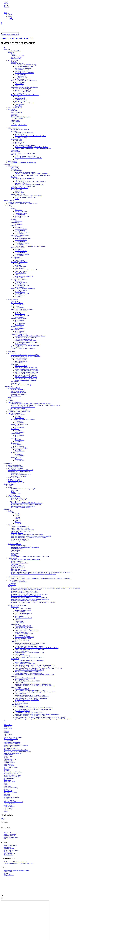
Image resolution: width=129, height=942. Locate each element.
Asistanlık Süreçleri (16, 143)
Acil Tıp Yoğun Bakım (21, 211)
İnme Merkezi (15, 329)
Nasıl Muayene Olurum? (14, 479)
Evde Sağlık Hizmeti (17, 347)
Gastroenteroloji (8, 754)
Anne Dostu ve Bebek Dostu (19, 358)
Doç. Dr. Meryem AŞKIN (18, 392)
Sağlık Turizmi (8, 386)
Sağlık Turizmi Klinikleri (15, 413)
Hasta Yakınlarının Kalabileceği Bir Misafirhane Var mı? (26, 503)
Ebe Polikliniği (15, 381)
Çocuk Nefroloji (19, 622)
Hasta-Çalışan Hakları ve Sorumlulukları (19, 471)
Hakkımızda (11, 397)
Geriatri (6, 758)
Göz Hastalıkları (15, 438)
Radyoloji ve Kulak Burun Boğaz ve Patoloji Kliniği (29, 657)
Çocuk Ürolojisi (19, 260)
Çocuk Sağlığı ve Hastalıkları (19, 262)
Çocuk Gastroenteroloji (21, 615)
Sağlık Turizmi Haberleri (14, 402)
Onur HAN (18, 96)
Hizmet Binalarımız (9, 200)
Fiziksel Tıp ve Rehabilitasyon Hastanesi (19, 202)
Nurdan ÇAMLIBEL (21, 99)
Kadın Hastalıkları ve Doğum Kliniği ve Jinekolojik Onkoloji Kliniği (34, 707)
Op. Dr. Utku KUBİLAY (18, 391)
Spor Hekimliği (8, 799)
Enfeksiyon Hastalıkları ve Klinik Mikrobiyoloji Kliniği (30, 643)
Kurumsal (7, 49)
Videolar (10, 525)
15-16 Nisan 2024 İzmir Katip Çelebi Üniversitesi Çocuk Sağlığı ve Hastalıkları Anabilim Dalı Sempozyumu (41, 578)
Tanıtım (13, 54)
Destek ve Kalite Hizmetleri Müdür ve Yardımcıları (25, 95)
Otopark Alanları (16, 493)
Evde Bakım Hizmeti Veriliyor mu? (21, 507)
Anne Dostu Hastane (20, 359)
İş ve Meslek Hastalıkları (11, 773)
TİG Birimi (14, 114)
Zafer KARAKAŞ (20, 104)
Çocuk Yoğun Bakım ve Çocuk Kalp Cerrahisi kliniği (29, 649)
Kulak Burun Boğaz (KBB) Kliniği (24, 637)
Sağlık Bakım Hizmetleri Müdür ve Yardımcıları (24, 87)
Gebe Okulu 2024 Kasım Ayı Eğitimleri (26, 377)
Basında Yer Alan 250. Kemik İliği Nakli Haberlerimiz (26, 589)
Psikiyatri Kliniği (19, 654)
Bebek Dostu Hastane (21, 361)
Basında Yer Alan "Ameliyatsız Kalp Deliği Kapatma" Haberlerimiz (30, 599)
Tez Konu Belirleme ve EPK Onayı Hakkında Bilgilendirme (31, 147)
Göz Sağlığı (14, 555)
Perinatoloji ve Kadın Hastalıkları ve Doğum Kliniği (29, 652)
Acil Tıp (13, 208)
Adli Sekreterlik (15, 121)
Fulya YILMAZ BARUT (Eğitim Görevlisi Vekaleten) (30, 246)
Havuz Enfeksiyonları (17, 548)
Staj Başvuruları (15, 151)
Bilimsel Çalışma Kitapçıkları (16, 577)
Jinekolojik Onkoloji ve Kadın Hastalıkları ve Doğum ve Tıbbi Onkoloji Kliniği (37, 648)
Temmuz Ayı (18, 523)
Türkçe (6, 2)
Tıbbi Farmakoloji (9, 803)
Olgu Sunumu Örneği (21, 137)
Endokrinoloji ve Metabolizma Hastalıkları (23, 419)
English (6, 3)
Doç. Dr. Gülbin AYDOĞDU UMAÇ (25, 65)
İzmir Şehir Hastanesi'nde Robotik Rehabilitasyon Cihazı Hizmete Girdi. (31, 536)
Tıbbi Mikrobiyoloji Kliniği (22, 629)
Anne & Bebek (12, 353)
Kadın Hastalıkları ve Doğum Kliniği (25, 663)
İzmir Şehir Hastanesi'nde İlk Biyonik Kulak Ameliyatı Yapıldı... (29, 537)
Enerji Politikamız (16, 58)
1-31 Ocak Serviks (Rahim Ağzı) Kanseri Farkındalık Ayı (27, 534)
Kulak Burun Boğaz (16, 457)
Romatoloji (7, 795)
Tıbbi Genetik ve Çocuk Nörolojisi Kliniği (26, 630)
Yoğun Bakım (11, 351)
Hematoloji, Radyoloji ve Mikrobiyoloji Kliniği (28, 671)
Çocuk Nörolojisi (19, 268)
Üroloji (6, 811)
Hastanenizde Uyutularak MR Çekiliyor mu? (23, 506)
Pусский (6, 7)
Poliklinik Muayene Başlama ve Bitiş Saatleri (20, 470)
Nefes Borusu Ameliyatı (18, 567)
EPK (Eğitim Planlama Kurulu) (20, 129)
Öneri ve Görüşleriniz (14, 496)
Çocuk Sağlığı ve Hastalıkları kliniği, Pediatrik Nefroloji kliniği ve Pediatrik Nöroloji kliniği (40, 717)
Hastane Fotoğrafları (17, 561)
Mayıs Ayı (17, 520)
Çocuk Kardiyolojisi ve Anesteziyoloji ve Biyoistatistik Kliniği (32, 667)
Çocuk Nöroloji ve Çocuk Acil (23, 618)
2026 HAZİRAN (16, 687)
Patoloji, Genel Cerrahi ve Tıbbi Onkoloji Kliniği (28, 673)
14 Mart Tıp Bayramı (17, 533)
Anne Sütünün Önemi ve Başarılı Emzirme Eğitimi (25, 355)
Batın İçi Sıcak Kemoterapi (18, 570)
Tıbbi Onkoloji (19, 621)
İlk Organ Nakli (15, 569)
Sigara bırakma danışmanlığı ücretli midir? (26, 342)
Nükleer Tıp (7, 786)
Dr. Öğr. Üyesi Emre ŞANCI (23, 79)
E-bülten (13, 583)
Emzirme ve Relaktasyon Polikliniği (21, 385)
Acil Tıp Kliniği (19, 701)
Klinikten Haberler (20, 214)
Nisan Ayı (17, 518)
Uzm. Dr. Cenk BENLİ (21, 71)
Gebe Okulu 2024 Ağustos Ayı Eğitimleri (26, 372)
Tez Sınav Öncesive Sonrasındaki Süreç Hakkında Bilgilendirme (33, 148)
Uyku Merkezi (15, 306)
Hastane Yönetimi (13, 60)
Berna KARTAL (16, 396)
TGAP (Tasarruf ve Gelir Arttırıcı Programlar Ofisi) (22, 162)
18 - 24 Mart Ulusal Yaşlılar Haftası (21, 531)
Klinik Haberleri (19, 325)
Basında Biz (11, 586)
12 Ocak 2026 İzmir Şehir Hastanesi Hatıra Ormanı (25, 559)
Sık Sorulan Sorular (13, 501)
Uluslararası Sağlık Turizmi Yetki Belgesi (19, 410)
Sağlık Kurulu (15, 120)
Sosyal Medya (12, 495)
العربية (6, 5)
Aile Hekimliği (15, 222)
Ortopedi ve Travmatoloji (11, 787)
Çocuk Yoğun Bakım (20, 266)
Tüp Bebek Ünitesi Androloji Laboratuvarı (23, 348)
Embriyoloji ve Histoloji (11, 748)
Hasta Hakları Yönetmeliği (18, 476)
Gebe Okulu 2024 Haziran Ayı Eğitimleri (26, 369)
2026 (12, 512)
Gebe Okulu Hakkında (21, 366)
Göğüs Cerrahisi (15, 433)
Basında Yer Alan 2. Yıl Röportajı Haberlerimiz (24, 591)
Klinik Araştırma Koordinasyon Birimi (25, 156)
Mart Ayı (17, 517)
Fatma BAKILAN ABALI (22, 92)
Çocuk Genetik (19, 274)
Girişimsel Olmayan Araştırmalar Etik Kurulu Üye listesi (30, 136)
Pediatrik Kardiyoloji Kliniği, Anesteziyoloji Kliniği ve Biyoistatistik (34, 709)
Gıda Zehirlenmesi (16, 552)
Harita (13, 492)
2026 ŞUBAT (15, 624)
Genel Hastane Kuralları (14, 465)
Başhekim (14, 62)
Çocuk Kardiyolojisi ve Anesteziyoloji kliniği (27, 681)
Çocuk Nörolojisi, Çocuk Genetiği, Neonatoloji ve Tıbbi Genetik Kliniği (35, 665)
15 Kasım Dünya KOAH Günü (20, 540)
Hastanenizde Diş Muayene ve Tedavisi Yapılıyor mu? (26, 504)
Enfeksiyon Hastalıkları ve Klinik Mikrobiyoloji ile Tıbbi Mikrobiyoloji (34, 685)
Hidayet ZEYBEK (20, 82)
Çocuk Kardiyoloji (20, 611)
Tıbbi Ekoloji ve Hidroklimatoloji (13, 802)
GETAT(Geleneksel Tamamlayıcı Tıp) (21, 309)
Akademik (7, 164)
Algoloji (13, 225)
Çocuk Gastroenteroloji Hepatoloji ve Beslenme (28, 270)
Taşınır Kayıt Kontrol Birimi (19, 125)
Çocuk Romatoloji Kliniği (22, 689)
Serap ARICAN (19, 93)
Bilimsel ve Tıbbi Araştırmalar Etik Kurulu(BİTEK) (29, 184)
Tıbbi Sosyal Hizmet (17, 118)
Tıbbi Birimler (8, 205)
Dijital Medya (8, 509)
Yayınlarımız (14, 150)
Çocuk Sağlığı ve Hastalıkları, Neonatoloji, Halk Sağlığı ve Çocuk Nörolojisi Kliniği (38, 668)
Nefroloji (6, 783)
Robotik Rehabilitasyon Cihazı (19, 563)
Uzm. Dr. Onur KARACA (22, 69)
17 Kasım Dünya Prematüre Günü (20, 539)
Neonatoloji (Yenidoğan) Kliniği (24, 633)
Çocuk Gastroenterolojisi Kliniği (24, 627)
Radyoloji (17, 619)
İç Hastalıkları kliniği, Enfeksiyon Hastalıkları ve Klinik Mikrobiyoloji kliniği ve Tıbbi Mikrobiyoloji (42, 719)
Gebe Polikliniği (15, 383)
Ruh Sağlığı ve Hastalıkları (11, 797)
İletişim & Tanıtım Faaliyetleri (16, 580)
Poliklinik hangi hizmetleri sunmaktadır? (26, 337)
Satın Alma (14, 110)
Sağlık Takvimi (12, 585)
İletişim (17, 159)
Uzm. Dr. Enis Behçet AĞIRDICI (24, 73)
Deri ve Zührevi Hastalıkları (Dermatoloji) (23, 288)
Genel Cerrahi (15, 429)
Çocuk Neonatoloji (20, 277)
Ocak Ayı (17, 514)
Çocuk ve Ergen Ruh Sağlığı (19, 279)
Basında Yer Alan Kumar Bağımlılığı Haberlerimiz (25, 592)
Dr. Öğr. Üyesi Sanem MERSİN (24, 66)
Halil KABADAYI (20, 101)
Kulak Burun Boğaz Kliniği (22, 662)
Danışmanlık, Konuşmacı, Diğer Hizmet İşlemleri (28, 158)
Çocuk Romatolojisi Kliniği (22, 656)
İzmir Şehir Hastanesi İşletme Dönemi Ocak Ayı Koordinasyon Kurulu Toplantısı (33, 574)
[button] (6, 13)
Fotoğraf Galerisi (12, 558)
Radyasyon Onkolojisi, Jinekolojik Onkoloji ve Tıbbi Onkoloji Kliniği (34, 674)
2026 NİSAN (15, 659)
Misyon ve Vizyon (16, 57)
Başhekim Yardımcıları (17, 63)
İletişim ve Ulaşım (9, 484)
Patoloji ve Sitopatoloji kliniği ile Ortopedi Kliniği (28, 712)
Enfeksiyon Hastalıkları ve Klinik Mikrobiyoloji (17, 751)
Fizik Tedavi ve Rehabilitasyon (12, 753)
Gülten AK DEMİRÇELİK (19, 394)
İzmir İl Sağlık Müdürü (14, 51)
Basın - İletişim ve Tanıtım (15, 107)
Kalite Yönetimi (12, 161)
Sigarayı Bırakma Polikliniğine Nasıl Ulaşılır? (27, 345)
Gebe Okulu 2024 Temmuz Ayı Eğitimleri (26, 370)
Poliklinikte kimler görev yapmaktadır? (25, 340)
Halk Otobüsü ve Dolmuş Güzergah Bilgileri (23, 489)
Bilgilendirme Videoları (14, 544)
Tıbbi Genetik (8, 728)
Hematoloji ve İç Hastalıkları (23, 638)
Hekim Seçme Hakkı (17, 473)
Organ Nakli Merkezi (17, 303)
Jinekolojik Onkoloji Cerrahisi (12, 775)
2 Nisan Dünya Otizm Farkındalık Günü (22, 529)
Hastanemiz (11, 52)
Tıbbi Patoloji (8, 810)
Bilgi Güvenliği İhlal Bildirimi (16, 482)
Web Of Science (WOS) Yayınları (17, 605)
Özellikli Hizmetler (13, 299)
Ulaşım (10, 487)
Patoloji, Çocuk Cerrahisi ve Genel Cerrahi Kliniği (29, 646)
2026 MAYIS (15, 676)
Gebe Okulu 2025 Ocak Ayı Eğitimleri (25, 380)
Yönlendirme (7, 463)
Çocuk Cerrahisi (15, 257)
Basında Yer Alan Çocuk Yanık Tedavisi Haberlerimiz (26, 596)
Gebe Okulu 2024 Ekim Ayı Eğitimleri (25, 375)
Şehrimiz (10, 400)
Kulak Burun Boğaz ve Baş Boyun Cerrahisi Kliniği (29, 660)
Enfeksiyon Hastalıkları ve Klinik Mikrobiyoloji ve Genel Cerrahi (33, 684)
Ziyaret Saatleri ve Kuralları (15, 466)
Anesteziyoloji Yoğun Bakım (23, 238)
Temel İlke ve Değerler (17, 55)
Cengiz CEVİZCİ (20, 98)
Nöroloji (6, 784)
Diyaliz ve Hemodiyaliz (10, 747)
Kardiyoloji (14, 452)
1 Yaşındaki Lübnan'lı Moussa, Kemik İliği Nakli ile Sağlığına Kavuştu (31, 403)
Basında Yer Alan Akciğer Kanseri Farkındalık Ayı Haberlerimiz (29, 597)
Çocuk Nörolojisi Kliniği (22, 632)
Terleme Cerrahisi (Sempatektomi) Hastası (23, 407)
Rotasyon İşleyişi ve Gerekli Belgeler (25, 145)
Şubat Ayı (17, 515)
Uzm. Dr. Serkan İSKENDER (23, 68)
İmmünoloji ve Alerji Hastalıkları (13, 772)
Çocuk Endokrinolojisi (21, 271)
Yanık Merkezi (15, 301)
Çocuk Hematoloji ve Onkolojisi (24, 276)
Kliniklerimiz (11, 207)
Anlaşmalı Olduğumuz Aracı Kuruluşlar (19, 411)
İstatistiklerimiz (19, 362)
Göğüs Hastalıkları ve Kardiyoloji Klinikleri (27, 700)
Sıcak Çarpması (15, 550)
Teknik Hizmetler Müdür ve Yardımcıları (22, 103)
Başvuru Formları (19, 134)
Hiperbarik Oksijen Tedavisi (19, 318)
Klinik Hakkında (19, 218)
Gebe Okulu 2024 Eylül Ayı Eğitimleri (25, 374)
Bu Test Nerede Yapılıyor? (15, 481)
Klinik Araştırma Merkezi (18, 155)
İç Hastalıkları (15, 443)
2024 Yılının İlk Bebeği (17, 566)
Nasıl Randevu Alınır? (14, 477)
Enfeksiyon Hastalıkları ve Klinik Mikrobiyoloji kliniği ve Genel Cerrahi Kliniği (37, 714)
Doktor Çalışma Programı (22, 216)
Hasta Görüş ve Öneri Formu (19, 498)
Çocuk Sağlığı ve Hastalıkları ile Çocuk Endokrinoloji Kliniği (32, 696)
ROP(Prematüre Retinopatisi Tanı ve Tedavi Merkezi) (26, 356)
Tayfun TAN (18, 106)
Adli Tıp (13, 219)
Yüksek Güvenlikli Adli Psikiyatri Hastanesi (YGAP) (22, 203)
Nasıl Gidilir (18, 312)
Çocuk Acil (18, 265)
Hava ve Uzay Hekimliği (11, 767)
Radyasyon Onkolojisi (10, 792)
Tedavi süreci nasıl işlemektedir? (24, 339)
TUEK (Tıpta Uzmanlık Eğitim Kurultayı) (23, 153)
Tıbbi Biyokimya (9, 800)
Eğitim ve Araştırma (13, 128)
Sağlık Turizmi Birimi (14, 388)
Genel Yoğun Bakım (20, 693)
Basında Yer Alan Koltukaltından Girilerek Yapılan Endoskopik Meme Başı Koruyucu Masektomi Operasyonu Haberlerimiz (45, 588)
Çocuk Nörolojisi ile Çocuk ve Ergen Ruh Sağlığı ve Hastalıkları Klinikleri (35, 692)
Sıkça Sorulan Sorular (21, 213)
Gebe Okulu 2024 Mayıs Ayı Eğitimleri (26, 367)
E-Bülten (10, 511)
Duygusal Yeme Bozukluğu (19, 545)
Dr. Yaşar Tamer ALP (21, 76)
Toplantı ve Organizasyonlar (19, 581)
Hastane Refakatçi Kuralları (15, 468)
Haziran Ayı (18, 522)
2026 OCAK (15, 607)
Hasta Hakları (15, 115)
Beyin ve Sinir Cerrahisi (18, 247)
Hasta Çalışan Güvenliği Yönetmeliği (21, 474)
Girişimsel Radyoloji (10, 759)
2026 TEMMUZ (16, 704)
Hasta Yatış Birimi (9, 765)
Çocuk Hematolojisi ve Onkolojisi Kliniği (26, 644)
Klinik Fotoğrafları (20, 323)
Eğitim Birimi (18, 140)
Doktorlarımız (18, 210)
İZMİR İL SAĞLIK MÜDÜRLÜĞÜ (17, 39)
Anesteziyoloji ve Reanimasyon (20, 235)
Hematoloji (7, 769)
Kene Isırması (15, 553)
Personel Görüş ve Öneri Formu (20, 500)
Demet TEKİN (19, 85)
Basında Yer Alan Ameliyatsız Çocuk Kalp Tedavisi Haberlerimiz (29, 594)
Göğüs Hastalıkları (9, 762)
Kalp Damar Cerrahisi (10, 778)
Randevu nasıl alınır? (20, 344)
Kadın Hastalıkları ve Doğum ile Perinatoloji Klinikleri (30, 690)
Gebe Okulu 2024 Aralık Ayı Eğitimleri (26, 378)
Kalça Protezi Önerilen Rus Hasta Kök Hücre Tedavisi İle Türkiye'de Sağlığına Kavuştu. (35, 405)
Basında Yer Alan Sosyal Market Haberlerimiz (24, 600)
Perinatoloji (7, 789)
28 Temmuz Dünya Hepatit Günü (20, 526)
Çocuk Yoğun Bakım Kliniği (23, 626)
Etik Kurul (14, 131)
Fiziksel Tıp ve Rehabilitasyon (19, 424)
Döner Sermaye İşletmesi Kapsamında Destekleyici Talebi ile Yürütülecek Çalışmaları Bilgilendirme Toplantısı (41, 572)
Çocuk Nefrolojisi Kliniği (22, 640)
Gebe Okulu (14, 364)
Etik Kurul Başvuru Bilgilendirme (24, 132)
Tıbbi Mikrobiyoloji (9, 806)
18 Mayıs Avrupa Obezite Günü (20, 528)
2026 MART (14, 641)
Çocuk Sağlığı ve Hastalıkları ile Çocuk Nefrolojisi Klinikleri (32, 698)
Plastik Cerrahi (8, 791)
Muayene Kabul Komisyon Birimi (20, 117)
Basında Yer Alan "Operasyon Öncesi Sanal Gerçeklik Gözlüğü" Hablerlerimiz (33, 602)
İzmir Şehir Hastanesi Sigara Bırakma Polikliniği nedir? (30, 336)
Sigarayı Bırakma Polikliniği (19, 334)
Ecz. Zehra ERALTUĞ (21, 77)
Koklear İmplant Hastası (18, 408)
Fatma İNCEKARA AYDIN (23, 88)
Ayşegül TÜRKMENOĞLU (23, 90)
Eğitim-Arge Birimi (16, 139)
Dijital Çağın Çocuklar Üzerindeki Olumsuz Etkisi (25, 547)
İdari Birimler (11, 109)
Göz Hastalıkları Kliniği (21, 635)
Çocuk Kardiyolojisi (20, 273)
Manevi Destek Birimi (17, 112)
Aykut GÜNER (19, 84)
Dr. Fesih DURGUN (20, 74)
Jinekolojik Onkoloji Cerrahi (23, 610)
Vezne (13, 123)
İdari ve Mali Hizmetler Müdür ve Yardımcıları (24, 80)
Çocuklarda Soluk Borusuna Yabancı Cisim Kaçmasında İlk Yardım (30, 556)
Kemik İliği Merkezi (16, 326)
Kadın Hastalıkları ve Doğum (19, 448)
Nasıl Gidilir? (15, 490)
